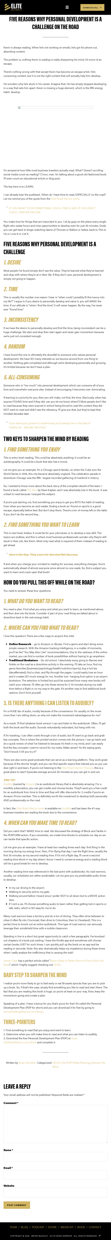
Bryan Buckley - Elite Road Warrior (51, 1235)
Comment (11, 1103)
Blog (24, 1227)
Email (8, 1168)
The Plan (32, 490)
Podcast (38, 1227)
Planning (85, 1062)
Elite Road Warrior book (65, 198)
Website (9, 1185)
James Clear (11, 960)
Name (8, 1150)
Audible (8, 784)
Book (81, 1227)
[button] (92, 7)
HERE (57, 964)
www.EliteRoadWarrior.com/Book (23, 1011)
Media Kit (67, 1227)
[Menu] (67, 7)
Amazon (30, 784)
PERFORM (72, 1062)
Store (52, 1227)
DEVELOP (59, 1062)
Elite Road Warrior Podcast (77, 768)
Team (13, 1227)
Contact (95, 1227)
